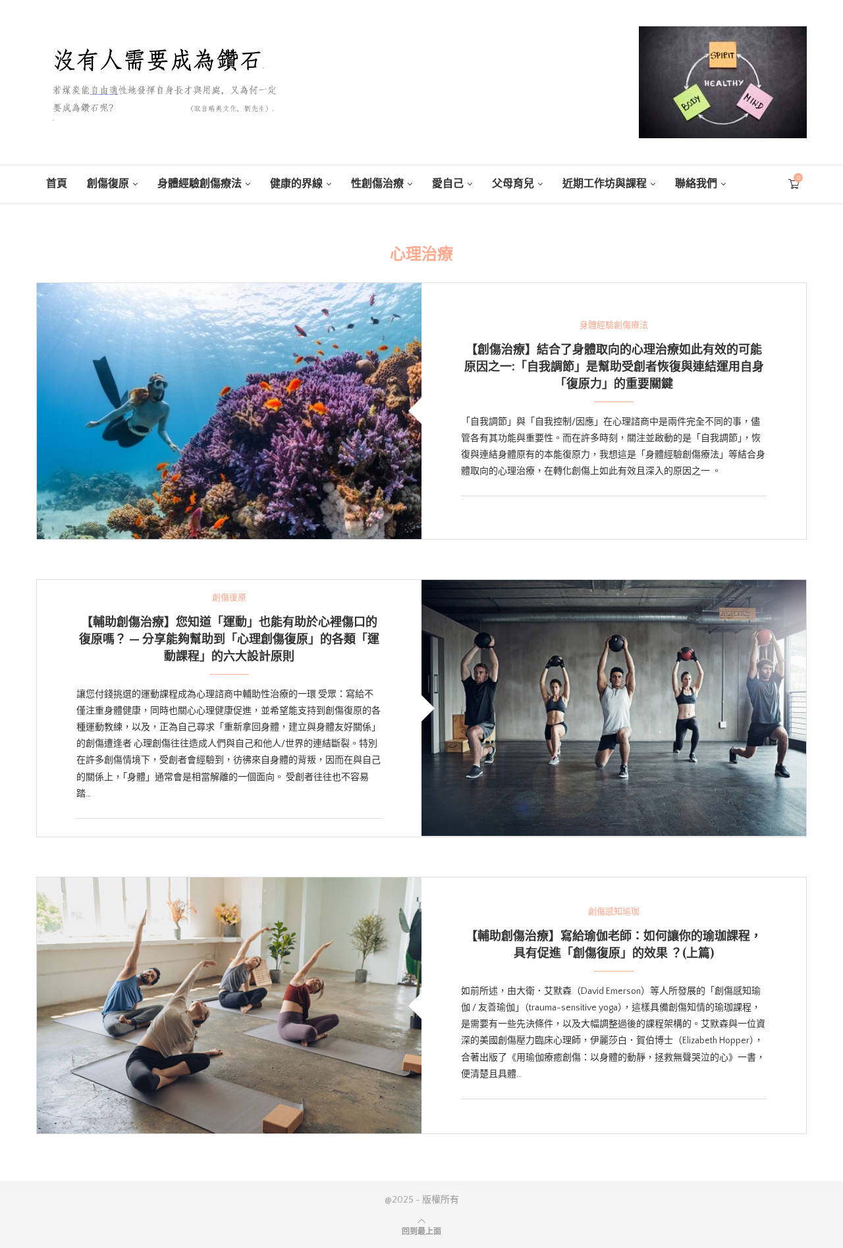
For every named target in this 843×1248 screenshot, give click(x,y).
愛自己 (448, 184)
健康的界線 (296, 184)
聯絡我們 (696, 184)
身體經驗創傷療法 (199, 184)
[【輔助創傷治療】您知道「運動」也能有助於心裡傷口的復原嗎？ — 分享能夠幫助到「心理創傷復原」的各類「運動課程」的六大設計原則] (614, 708)
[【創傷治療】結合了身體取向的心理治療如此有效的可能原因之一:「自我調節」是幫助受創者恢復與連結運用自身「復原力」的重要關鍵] (229, 411)
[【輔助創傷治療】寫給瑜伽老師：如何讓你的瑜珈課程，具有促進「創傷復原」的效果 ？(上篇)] (229, 1005)
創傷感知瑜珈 (613, 911)
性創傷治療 (377, 184)
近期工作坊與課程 (604, 184)
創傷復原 (108, 184)
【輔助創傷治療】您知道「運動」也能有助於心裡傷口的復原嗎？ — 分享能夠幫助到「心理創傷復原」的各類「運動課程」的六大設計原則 (229, 638)
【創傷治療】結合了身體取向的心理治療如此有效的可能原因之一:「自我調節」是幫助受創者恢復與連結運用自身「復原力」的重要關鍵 (614, 366)
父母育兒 (513, 184)
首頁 (56, 184)
